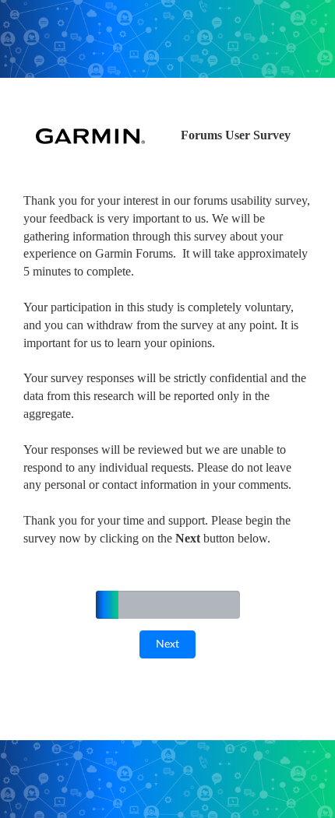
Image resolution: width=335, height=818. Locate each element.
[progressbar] (107, 605)
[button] (167, 644)
